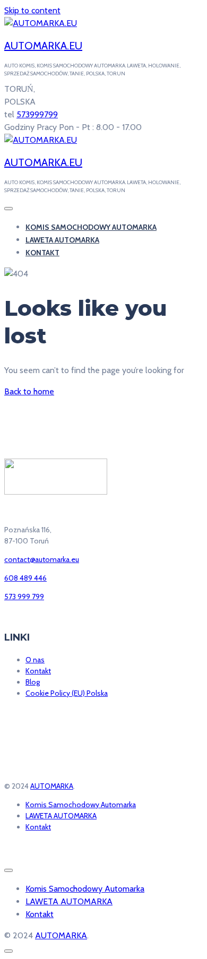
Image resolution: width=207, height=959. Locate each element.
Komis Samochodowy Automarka (91, 227)
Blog (32, 682)
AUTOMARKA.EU (43, 45)
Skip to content (32, 10)
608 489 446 (25, 578)
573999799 (37, 114)
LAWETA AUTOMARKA (62, 240)
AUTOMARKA (51, 786)
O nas (35, 659)
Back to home (29, 391)
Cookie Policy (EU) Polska (66, 693)
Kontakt (42, 252)
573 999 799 (24, 596)
